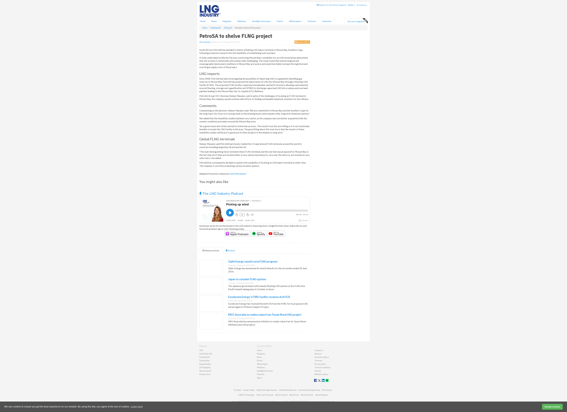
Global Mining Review (288, 390)
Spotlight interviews (261, 21)
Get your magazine (355, 21)
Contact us (362, 5)
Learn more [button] (137, 406)
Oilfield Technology (246, 395)
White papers (295, 21)
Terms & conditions (322, 367)
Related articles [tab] (212, 250)
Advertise (326, 21)
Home (203, 21)
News (259, 357)
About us (318, 354)
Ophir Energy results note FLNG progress (253, 261)
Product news (205, 374)
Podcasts (312, 21)
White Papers (262, 364)
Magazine (227, 21)
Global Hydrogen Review (266, 390)
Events (280, 21)
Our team (318, 360)
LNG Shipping (204, 367)
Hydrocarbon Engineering (309, 390)
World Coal (294, 395)
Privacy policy (320, 364)
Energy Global (249, 390)
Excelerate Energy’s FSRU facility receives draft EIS (259, 297)
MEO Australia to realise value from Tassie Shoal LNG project (264, 314)
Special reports (205, 371)
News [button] (214, 21)
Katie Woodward (237, 173)
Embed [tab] (231, 250)
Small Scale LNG (205, 354)
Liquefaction (204, 360)
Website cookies (321, 374)
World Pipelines (321, 395)
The (222, 193)
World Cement (281, 395)
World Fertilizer (306, 395)
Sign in (352, 5)
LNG (201, 350)
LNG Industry (204, 42)
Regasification (205, 364)
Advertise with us (322, 357)
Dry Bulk (237, 390)
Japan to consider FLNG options (247, 279)
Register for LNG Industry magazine (333, 5)
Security (318, 371)
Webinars (241, 21)
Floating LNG (204, 357)
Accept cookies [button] (552, 407)
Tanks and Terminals (264, 395)
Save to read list (303, 42)
